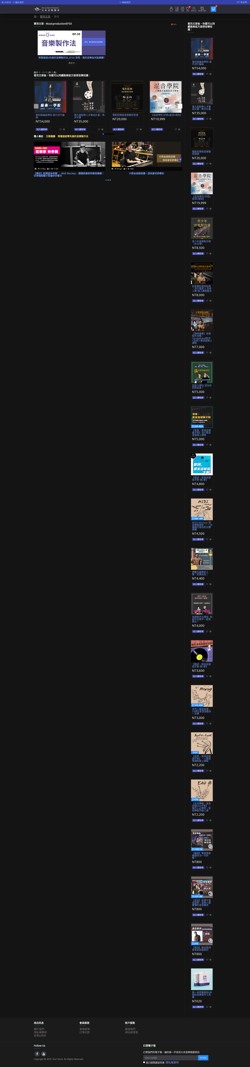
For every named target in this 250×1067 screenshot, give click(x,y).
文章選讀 (50, 136)
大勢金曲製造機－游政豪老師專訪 (146, 173)
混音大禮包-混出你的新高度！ (202, 386)
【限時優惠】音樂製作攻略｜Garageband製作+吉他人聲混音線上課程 (202, 338)
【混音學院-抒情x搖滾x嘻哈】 (166, 115)
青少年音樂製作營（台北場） (201, 242)
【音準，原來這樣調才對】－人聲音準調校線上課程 (201, 758)
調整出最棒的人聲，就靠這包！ (200, 573)
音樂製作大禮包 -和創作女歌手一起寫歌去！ (202, 619)
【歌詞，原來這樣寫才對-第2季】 (201, 478)
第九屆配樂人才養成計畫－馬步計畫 (89, 116)
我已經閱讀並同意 (162, 1062)
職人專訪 (38, 136)
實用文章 (45, 16)
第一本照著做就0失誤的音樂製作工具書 (202, 994)
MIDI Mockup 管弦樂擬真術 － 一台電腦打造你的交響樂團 (202, 526)
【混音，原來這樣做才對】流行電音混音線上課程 (201, 432)
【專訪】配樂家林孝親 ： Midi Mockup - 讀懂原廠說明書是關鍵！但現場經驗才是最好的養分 (69, 174)
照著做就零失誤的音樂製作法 (73, 136)
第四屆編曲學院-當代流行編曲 (50, 116)
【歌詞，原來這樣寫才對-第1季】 (201, 665)
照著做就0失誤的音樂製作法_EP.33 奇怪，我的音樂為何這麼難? (72, 57)
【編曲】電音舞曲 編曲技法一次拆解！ (201, 855)
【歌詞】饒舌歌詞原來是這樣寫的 (201, 948)
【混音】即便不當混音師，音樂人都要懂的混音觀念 (201, 902)
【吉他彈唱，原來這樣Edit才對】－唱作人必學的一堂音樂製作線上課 (201, 807)
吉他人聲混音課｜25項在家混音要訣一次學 (201, 711)
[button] (36, 106)
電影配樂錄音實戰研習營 (125, 115)
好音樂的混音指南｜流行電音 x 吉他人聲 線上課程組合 (202, 288)
